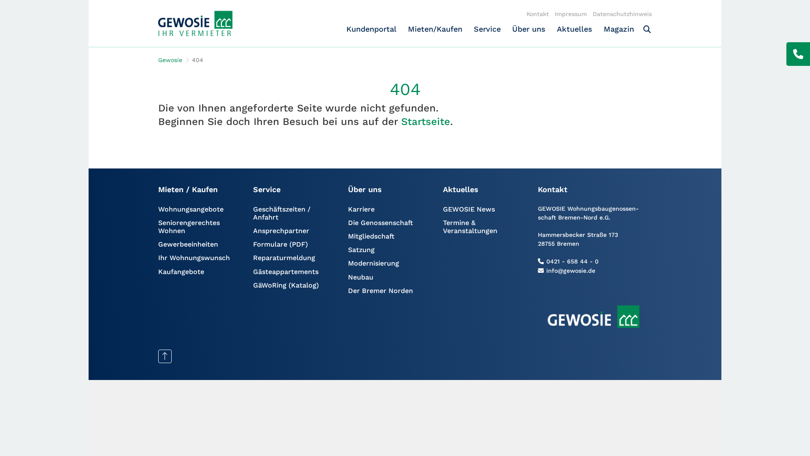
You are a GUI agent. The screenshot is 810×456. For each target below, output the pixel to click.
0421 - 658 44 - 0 (572, 261)
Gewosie (170, 60)
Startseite (425, 122)
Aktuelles (574, 28)
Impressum (571, 14)
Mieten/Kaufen (435, 28)
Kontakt (537, 14)
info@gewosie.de (570, 270)
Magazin (619, 28)
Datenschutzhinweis (622, 14)
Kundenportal (371, 28)
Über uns (528, 28)
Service (487, 28)
